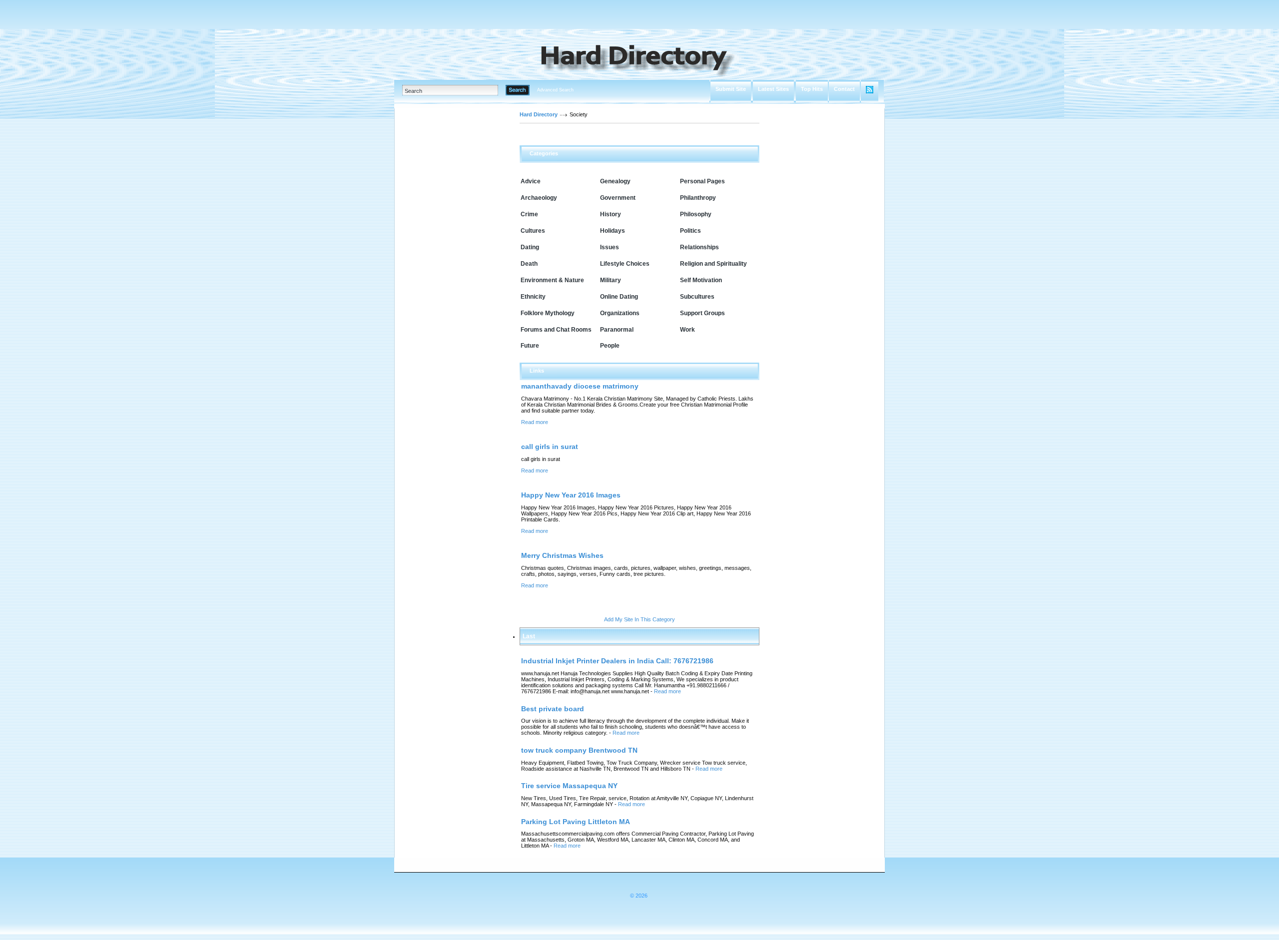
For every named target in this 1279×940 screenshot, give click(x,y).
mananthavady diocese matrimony (580, 386)
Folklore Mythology (548, 313)
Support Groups (702, 313)
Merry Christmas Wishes (562, 555)
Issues (609, 247)
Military (610, 280)
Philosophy (695, 214)
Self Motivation (701, 280)
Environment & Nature (552, 280)
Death (529, 263)
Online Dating (619, 296)
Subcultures (697, 296)
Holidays (612, 230)
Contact (844, 89)
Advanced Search (555, 89)
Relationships (699, 247)
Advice (531, 181)
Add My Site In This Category (639, 619)
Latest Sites (773, 89)
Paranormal (617, 329)
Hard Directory (539, 114)
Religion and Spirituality (713, 263)
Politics (690, 230)
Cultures (533, 230)
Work (687, 329)
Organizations (620, 313)
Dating (530, 247)
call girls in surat (549, 447)
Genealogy (615, 181)
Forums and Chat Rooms (556, 329)
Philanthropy (698, 197)
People (610, 345)
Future (530, 345)
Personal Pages (702, 181)
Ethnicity (533, 296)
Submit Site (730, 89)
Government (618, 197)
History (610, 214)
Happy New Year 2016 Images (571, 495)
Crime (529, 214)
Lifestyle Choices (624, 263)
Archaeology (539, 197)
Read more (534, 422)
